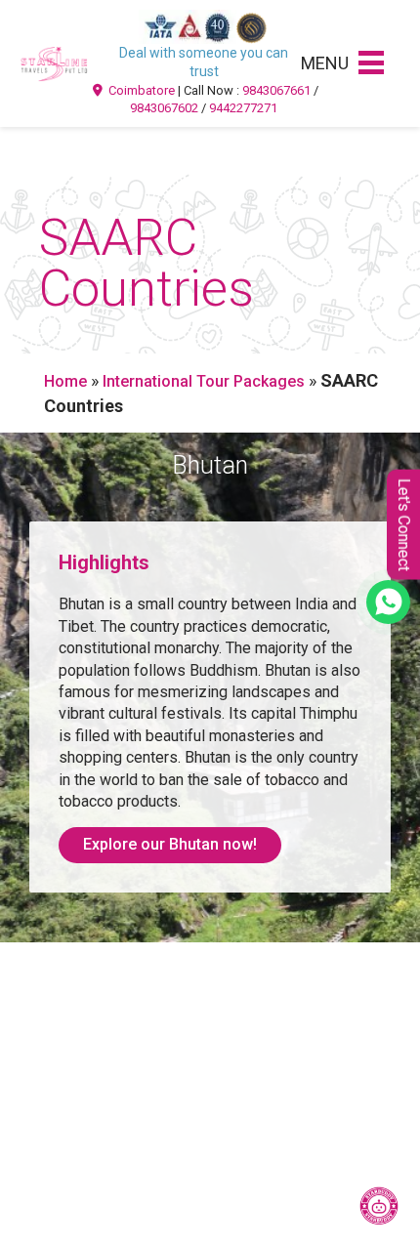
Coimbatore (140, 90)
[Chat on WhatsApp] (388, 602)
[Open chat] (379, 1206)
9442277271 (243, 108)
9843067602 (164, 108)
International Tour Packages (204, 381)
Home (65, 381)
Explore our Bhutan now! (170, 844)
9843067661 (276, 90)
